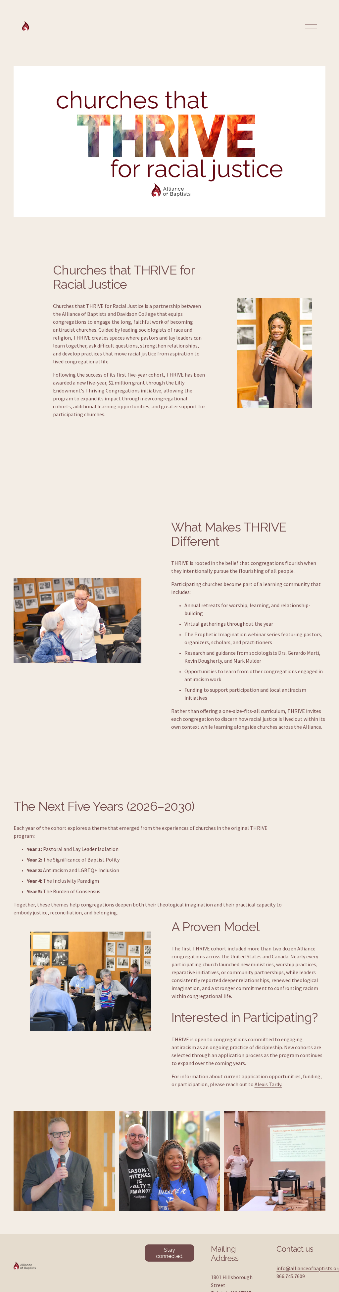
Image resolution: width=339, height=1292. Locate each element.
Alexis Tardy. (268, 1084)
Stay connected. (169, 1253)
